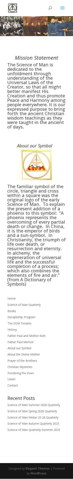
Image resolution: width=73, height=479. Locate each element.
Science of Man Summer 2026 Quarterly (34, 405)
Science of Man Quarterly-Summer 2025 (34, 430)
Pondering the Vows (21, 373)
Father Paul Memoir (21, 342)
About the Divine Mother (24, 354)
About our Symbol (19, 348)
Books (12, 311)
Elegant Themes (38, 468)
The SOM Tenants (19, 323)
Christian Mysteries (20, 367)
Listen (11, 379)
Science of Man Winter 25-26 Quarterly (33, 417)
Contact (13, 385)
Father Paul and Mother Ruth (27, 336)
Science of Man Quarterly (24, 305)
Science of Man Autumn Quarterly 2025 (33, 423)
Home (12, 298)
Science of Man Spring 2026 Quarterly (32, 411)
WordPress (38, 473)
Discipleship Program (21, 317)
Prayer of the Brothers (22, 360)
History (12, 329)
